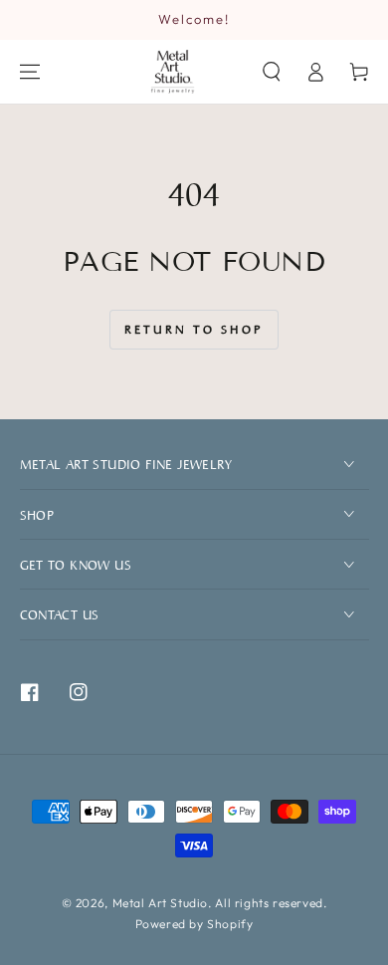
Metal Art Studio (160, 902)
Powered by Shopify (194, 923)
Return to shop (194, 329)
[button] (271, 72)
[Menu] (30, 72)
